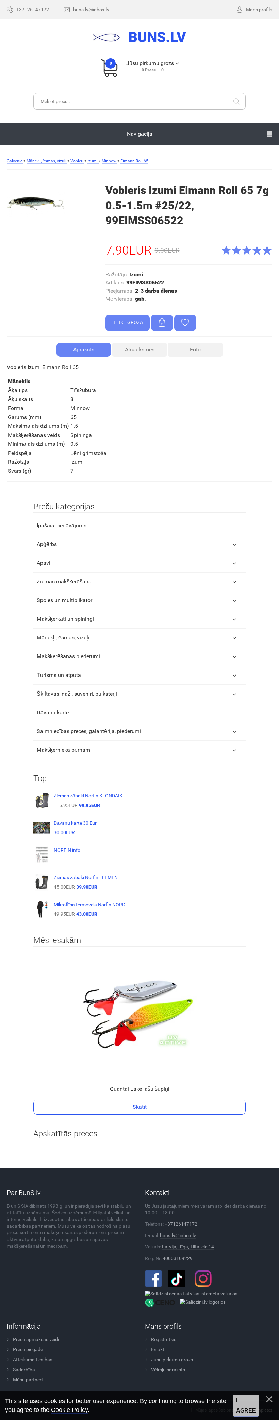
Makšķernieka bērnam (63, 750)
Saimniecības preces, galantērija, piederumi (89, 731)
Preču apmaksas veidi (36, 1339)
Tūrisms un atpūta (59, 675)
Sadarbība (24, 1369)
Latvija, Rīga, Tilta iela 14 (188, 1246)
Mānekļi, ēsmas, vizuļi (63, 637)
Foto (195, 349)
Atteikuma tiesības (32, 1359)
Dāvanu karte (53, 712)
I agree (246, 1405)
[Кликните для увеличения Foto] (36, 204)
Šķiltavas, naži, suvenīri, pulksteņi (77, 693)
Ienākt (157, 1349)
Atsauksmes (139, 349)
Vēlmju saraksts (168, 1369)
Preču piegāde (28, 1349)
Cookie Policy (69, 1409)
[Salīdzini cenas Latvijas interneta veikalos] (191, 1293)
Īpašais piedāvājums (61, 525)
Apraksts (83, 349)
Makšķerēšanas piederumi (68, 656)
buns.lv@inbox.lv (178, 1235)
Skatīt (140, 1107)
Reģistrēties (163, 1339)
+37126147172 (181, 1224)
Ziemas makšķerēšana (64, 581)
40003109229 (178, 1258)
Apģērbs (47, 544)
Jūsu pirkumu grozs (172, 1359)
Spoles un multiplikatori (65, 600)
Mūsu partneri (28, 1379)
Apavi (43, 563)
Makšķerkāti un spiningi (65, 619)
